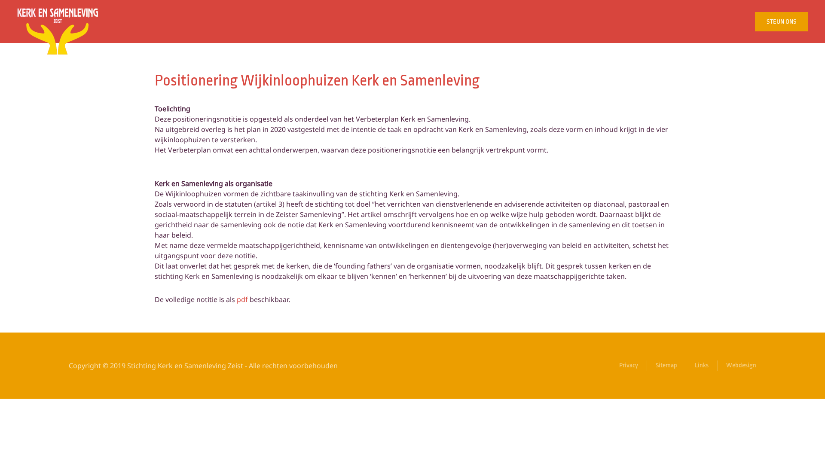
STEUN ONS (781, 21)
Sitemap (666, 365)
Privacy (628, 365)
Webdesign (741, 365)
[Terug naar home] (57, 21)
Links (702, 365)
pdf (242, 299)
